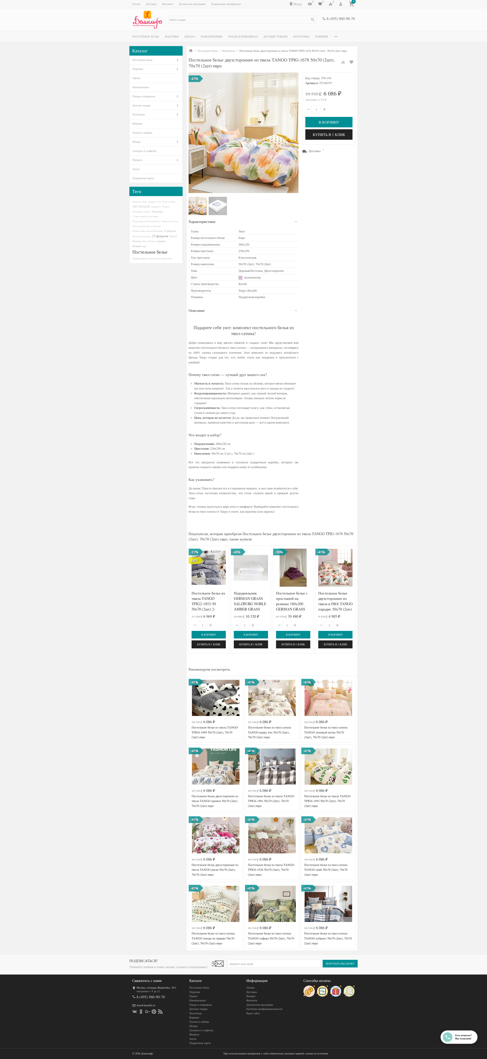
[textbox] (242, 19)
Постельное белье (145, 36)
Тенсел (173, 236)
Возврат (250, 996)
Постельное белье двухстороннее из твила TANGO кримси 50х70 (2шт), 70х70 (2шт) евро (215, 801)
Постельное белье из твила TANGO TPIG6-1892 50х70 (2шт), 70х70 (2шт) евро (327, 801)
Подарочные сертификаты (226, 4)
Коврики (321, 36)
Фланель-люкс (139, 201)
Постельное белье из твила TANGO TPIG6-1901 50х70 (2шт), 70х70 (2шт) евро (271, 801)
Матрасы (137, 160)
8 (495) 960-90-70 (341, 18)
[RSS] (160, 1011)
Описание (197, 310)
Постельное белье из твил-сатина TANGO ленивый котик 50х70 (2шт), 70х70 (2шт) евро (325, 732)
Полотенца (301, 36)
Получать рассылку (340, 963)
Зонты (135, 169)
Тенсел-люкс (169, 201)
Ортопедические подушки (146, 226)
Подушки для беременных (146, 221)
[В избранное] (351, 62)
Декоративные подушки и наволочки (152, 258)
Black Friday (149, 241)
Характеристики (202, 221)
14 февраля (170, 231)
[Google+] (147, 1011)
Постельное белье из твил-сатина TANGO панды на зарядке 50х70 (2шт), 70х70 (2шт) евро (213, 938)
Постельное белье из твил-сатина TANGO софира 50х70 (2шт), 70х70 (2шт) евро (271, 938)
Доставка (151, 4)
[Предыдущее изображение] (194, 567)
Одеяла (189, 36)
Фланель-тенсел (170, 221)
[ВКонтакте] (134, 1011)
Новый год (139, 246)
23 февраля (160, 236)
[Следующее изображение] (223, 567)
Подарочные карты (143, 178)
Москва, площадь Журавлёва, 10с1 (156, 987)
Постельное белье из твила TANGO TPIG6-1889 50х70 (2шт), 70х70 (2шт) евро (215, 732)
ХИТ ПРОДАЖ (141, 206)
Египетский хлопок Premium (147, 231)
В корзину (329, 122)
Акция (151, 201)
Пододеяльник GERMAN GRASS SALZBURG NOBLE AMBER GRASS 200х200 (250, 604)
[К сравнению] (343, 62)
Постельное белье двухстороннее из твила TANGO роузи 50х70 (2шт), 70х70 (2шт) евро (215, 869)
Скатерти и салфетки (144, 151)
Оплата (136, 4)
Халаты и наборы (142, 132)
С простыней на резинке (145, 216)
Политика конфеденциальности (264, 1009)
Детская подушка (141, 236)
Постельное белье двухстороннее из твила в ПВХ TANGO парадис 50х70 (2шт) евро (335, 604)
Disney (165, 206)
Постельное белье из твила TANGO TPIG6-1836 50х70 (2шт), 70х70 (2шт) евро (271, 869)
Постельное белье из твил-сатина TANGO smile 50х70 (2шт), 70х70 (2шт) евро (325, 869)
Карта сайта (253, 1013)
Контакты (167, 4)
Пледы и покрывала (243, 36)
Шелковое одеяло (141, 211)
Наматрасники (211, 36)
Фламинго (156, 206)
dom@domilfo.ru (146, 1005)
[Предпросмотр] (209, 567)
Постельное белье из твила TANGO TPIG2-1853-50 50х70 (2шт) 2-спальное (208, 604)
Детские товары (275, 36)
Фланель (137, 241)
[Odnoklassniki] (141, 1011)
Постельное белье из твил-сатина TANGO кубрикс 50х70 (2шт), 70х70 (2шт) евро (328, 938)
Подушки (172, 36)
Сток (158, 201)
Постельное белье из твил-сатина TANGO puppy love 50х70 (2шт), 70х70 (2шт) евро (269, 732)
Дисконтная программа (192, 4)
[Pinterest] (154, 1011)
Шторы (136, 142)
